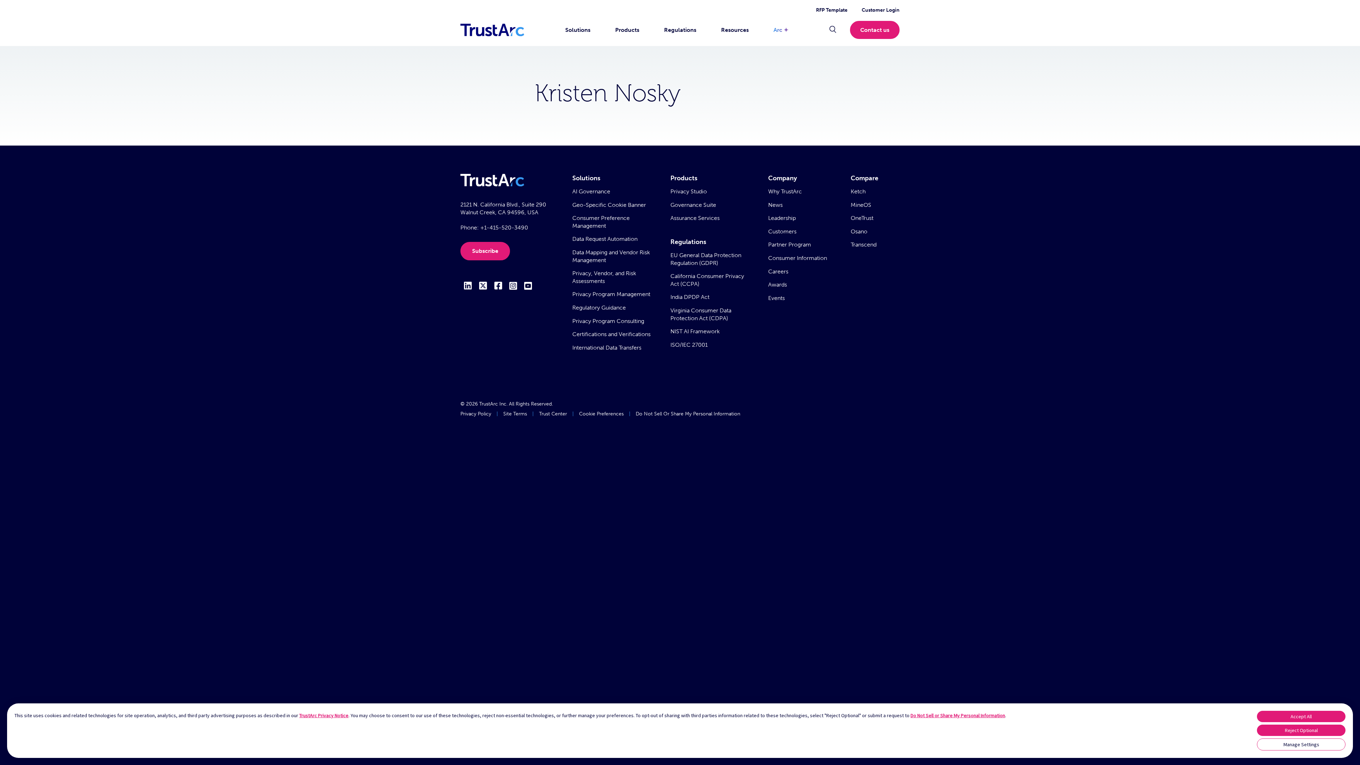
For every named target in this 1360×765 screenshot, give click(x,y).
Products (627, 30)
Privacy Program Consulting (608, 321)
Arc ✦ (781, 30)
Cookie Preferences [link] (601, 414)
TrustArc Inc (492, 404)
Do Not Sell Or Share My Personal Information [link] (688, 414)
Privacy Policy (475, 414)
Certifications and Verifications (611, 334)
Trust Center (553, 414)
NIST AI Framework (695, 331)
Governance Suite (693, 205)
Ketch (858, 191)
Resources (735, 30)
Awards (777, 284)
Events (776, 298)
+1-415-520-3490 (504, 227)
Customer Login (881, 10)
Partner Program (789, 244)
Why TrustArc (785, 191)
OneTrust (862, 218)
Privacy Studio (688, 191)
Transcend (864, 244)
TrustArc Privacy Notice (323, 715)
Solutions (577, 30)
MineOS (861, 205)
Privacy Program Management (611, 294)
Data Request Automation (605, 239)
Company (782, 178)
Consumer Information (797, 258)
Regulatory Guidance (599, 307)
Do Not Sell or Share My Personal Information (958, 715)
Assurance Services (695, 218)
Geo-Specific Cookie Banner (609, 205)
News (775, 205)
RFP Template (832, 10)
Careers (778, 271)
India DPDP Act (689, 297)
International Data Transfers (606, 347)
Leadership (782, 218)
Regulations (680, 30)
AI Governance (591, 191)
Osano (859, 231)
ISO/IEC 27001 (689, 344)
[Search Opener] (832, 30)
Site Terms (515, 414)
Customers (782, 231)
